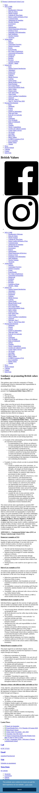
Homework (11, 55)
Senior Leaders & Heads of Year (18, 17)
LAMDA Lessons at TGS (16, 139)
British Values (12, 142)
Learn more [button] (28, 784)
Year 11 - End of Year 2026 (16, 101)
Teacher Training (13, 36)
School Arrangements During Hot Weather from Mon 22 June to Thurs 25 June (20, 736)
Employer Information (15, 111)
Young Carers (12, 91)
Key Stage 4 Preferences (15, 51)
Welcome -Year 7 (13, 99)
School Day (11, 72)
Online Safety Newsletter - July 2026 (17, 732)
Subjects (10, 42)
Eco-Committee (13, 141)
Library (10, 123)
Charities (11, 125)
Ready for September (12, 726)
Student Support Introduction (17, 68)
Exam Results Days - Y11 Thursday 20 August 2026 (22, 728)
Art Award (11, 132)
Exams (10, 48)
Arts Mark (11, 134)
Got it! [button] (20, 789)
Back (6, 5)
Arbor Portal (12, 94)
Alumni (10, 144)
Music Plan (11, 135)
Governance (12, 24)
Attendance (11, 70)
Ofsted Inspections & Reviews (17, 29)
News (6, 146)
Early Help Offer (13, 92)
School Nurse (12, 80)
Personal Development (11, 103)
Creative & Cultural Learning (17, 129)
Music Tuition (12, 137)
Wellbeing (11, 106)
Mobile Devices (13, 77)
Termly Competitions (14, 127)
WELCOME (8, 6)
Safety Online (12, 89)
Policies (10, 25)
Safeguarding (12, 27)
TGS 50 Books (12, 120)
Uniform (10, 75)
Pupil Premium (12, 84)
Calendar (7, 149)
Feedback (11, 56)
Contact (7, 151)
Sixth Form (8, 153)
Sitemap (7, 779)
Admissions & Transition (15, 20)
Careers (10, 110)
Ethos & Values (13, 12)
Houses (10, 108)
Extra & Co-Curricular (15, 115)
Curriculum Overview (14, 44)
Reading (10, 58)
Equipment (11, 73)
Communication (13, 18)
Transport (11, 98)
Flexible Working (13, 22)
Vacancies (11, 37)
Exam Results (12, 49)
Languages (11, 118)
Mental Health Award (14, 82)
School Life (8, 65)
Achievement (8, 39)
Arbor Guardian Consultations (17, 96)
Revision (11, 60)
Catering (10, 79)
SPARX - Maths (13, 63)
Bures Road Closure (12, 730)
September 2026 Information (16, 32)
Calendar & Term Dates (15, 15)
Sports (10, 116)
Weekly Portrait (13, 13)
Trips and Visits (13, 113)
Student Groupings (14, 46)
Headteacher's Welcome (15, 10)
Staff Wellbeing (13, 34)
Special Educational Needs (16, 87)
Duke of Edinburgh (14, 122)
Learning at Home (13, 61)
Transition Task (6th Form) (14, 734)
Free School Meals (14, 85)
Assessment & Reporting (15, 53)
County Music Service (15, 130)
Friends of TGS (13, 30)
